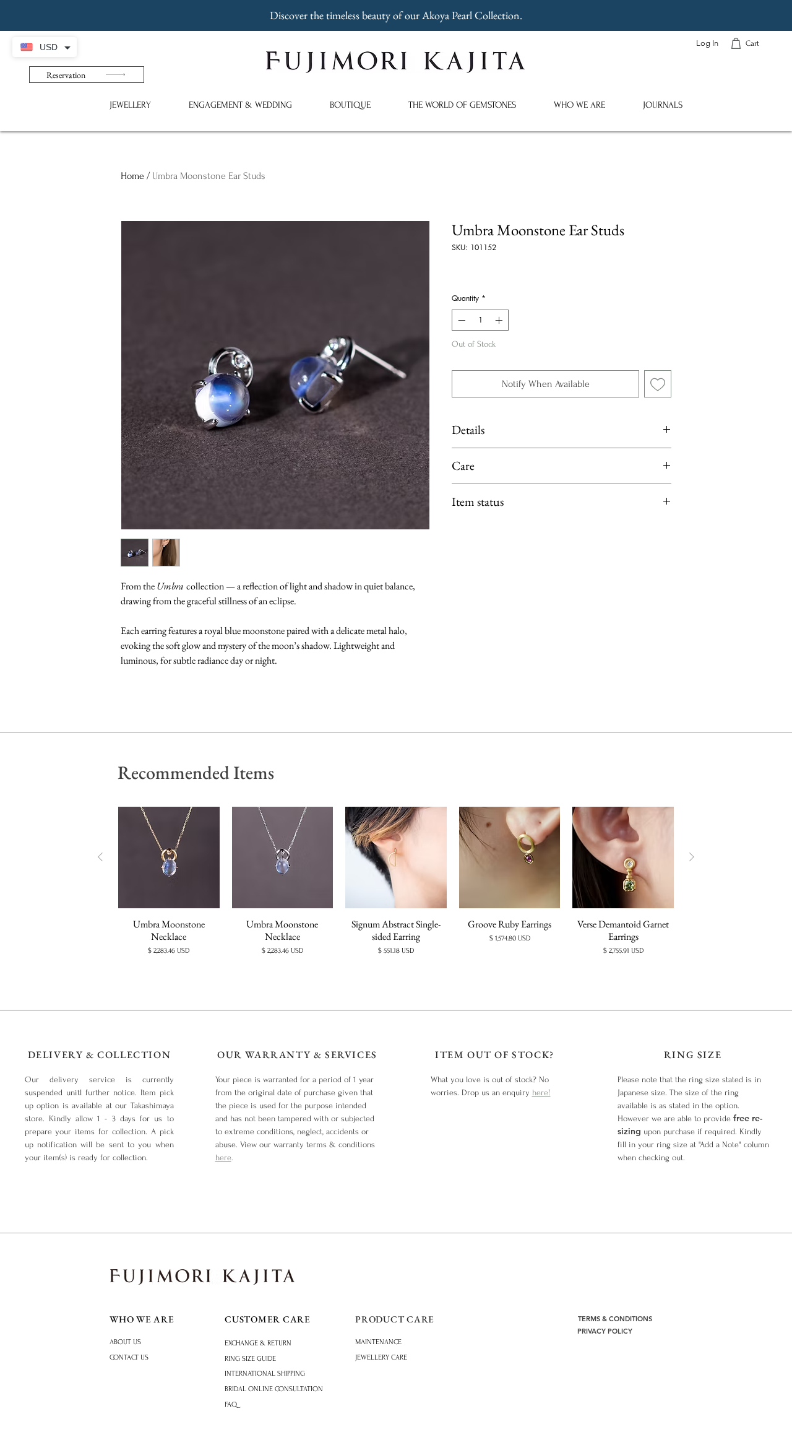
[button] (130, 104)
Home (132, 175)
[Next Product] (691, 856)
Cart (752, 43)
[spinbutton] (480, 320)
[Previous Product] (100, 856)
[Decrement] (460, 320)
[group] (396, 888)
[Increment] (500, 320)
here (223, 1157)
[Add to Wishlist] (657, 383)
